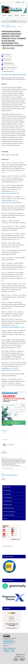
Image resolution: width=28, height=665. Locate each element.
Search (14, 21)
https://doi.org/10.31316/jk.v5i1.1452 (11, 370)
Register (18, 2)
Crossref (12, 649)
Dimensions (7, 651)
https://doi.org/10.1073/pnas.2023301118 (12, 202)
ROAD (13, 651)
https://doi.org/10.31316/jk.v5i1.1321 (11, 193)
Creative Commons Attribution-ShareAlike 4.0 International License (9, 641)
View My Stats (8, 546)
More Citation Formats (8, 468)
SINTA (4, 648)
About (22, 15)
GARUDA (6, 649)
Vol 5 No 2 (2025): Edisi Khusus (9, 26)
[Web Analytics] (3, 546)
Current (10, 15)
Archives (16, 15)
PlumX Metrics (10, 444)
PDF (5, 431)
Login (23, 2)
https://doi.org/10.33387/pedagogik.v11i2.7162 (13, 327)
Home (4, 15)
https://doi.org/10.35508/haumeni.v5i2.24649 (15, 74)
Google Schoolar (12, 648)
